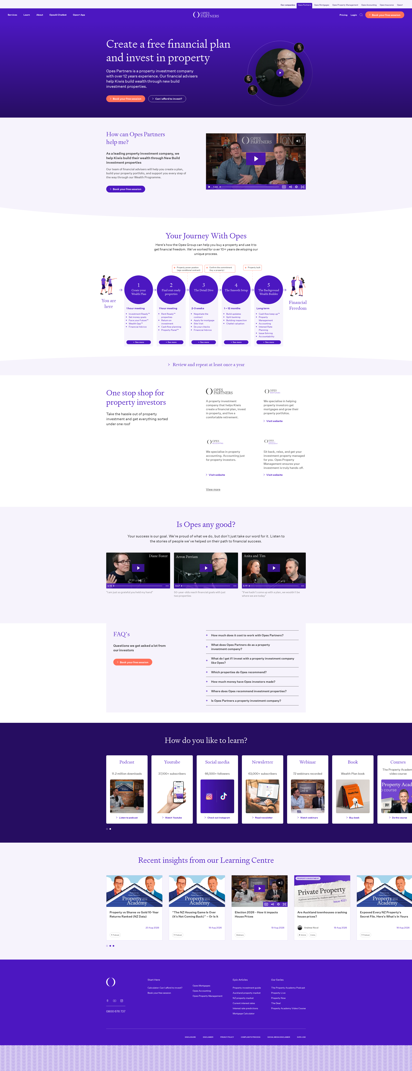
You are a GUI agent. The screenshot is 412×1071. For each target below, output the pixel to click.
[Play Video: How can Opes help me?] (256, 159)
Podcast (116, 935)
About (39, 14)
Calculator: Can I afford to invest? (165, 987)
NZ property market (243, 997)
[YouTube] (114, 1001)
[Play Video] (209, 187)
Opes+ (400, 5)
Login (354, 14)
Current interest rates (244, 1003)
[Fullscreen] (303, 187)
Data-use (301, 1037)
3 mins (312, 935)
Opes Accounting (369, 5)
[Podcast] (107, 1001)
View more (213, 489)
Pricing (343, 14)
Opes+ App (79, 14)
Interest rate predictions (245, 1008)
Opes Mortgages (321, 5)
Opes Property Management (345, 5)
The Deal (276, 1003)
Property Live (278, 992)
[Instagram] (121, 1001)
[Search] (361, 14)
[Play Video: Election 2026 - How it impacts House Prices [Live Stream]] (259, 888)
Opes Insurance (387, 5)
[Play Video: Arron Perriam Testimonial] (206, 568)
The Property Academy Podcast (288, 987)
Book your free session (159, 992)
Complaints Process (250, 1037)
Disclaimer (208, 1037)
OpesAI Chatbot (57, 14)
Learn (26, 14)
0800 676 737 (115, 1011)
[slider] (249, 187)
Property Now (278, 997)
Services (12, 14)
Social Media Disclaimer (278, 1037)
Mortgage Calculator (243, 1013)
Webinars (240, 935)
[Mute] (290, 187)
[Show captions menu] (284, 187)
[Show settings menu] (296, 187)
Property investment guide (247, 987)
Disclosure (190, 1037)
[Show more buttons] (167, 585)
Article (303, 935)
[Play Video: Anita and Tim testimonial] (274, 568)
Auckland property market (247, 992)
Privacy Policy (227, 1037)
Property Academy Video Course (288, 1008)
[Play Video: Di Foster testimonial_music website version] (138, 568)
